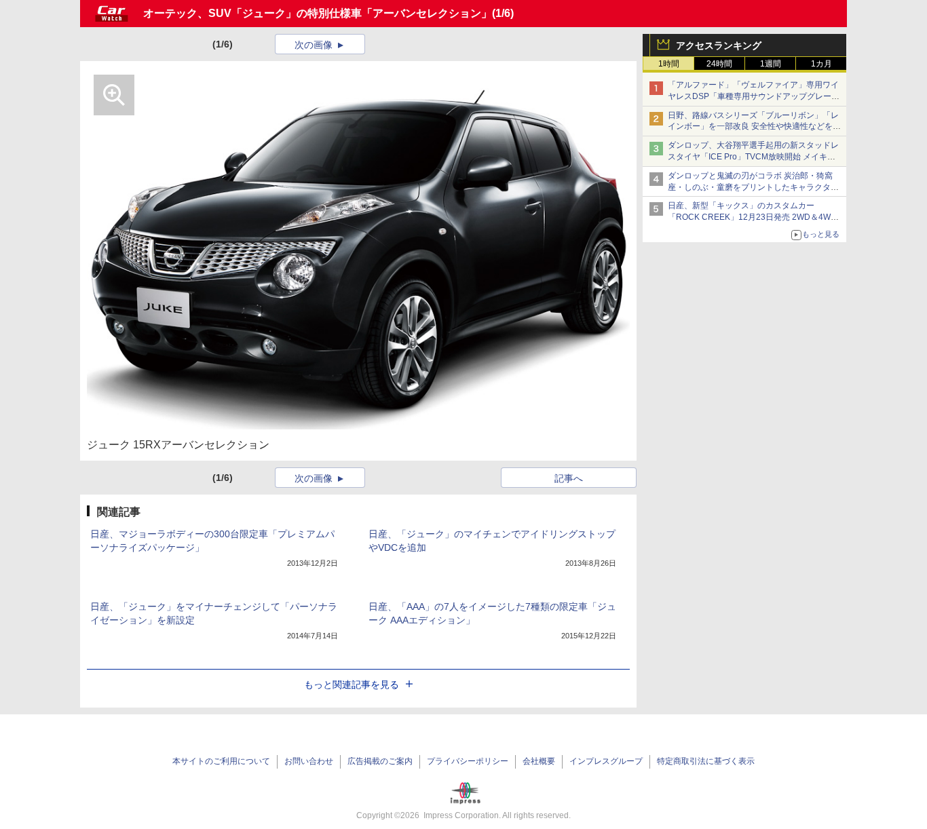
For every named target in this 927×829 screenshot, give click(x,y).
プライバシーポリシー (467, 761)
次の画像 (314, 44)
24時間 (719, 64)
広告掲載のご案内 (380, 761)
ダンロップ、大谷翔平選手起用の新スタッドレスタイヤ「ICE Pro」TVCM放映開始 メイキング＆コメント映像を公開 (753, 156)
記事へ (568, 478)
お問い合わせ (308, 761)
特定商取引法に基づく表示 (706, 761)
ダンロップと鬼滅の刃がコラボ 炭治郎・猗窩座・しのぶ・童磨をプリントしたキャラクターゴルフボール (753, 187)
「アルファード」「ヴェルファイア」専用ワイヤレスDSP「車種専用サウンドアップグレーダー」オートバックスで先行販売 (753, 96)
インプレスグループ (606, 761)
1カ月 (821, 64)
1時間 (668, 64)
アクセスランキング (718, 45)
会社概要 (539, 761)
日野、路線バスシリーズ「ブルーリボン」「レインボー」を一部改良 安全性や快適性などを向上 (754, 127)
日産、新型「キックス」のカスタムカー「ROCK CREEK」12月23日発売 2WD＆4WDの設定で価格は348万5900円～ (752, 217)
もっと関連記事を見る (351, 684)
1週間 (770, 64)
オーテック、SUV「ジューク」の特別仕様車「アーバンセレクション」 (317, 13)
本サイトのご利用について (221, 761)
